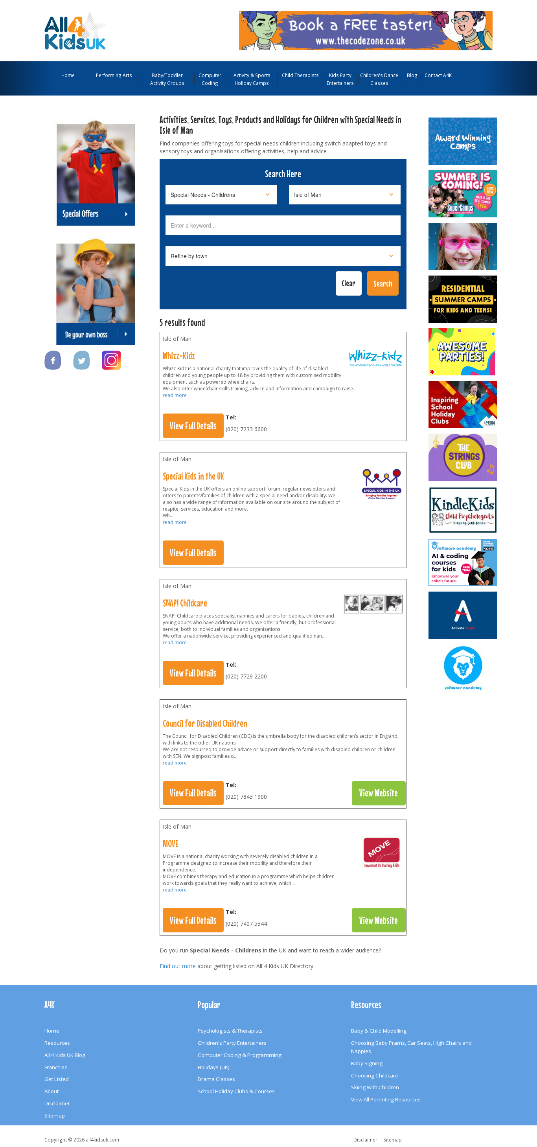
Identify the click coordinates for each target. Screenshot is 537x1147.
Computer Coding (210, 79)
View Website (378, 792)
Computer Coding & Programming (239, 1055)
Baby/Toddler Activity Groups (167, 79)
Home (68, 75)
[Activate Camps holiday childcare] (463, 615)
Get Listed (56, 1079)
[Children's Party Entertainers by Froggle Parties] (463, 246)
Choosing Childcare (374, 1075)
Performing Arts (114, 75)
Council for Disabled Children (205, 723)
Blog (412, 75)
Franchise (56, 1067)
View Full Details (193, 425)
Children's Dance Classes (379, 79)
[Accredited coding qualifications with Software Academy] (463, 562)
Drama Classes (216, 1079)
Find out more (178, 966)
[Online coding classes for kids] (366, 30)
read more (175, 395)
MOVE (170, 843)
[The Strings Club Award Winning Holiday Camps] (463, 457)
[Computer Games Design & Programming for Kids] (463, 667)
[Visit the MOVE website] (381, 854)
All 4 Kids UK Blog (64, 1055)
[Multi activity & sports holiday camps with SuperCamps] (463, 193)
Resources (57, 1042)
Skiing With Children (375, 1087)
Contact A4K (438, 75)
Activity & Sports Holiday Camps (252, 79)
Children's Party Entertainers (232, 1042)
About (51, 1091)
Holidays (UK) (214, 1067)
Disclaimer (57, 1103)
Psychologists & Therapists (230, 1030)
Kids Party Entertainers (340, 79)
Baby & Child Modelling (378, 1030)
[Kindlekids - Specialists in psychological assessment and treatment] (463, 509)
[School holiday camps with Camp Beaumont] (463, 141)
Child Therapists (300, 75)
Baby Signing (367, 1063)
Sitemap (54, 1115)
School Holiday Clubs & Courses (236, 1091)
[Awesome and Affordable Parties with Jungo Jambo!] (463, 351)
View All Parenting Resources (386, 1099)
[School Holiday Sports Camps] (463, 404)
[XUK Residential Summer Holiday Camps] (463, 299)
